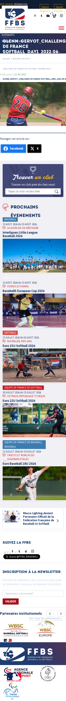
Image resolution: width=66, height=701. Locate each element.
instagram (61, 16)
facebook (35, 16)
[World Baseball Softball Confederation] (16, 631)
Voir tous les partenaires (44, 618)
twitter (41, 16)
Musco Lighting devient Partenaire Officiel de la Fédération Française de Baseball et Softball (38, 518)
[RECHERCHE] (52, 14)
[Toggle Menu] (61, 28)
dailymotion (26, 551)
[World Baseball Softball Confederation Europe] (45, 629)
